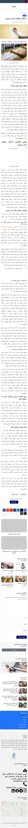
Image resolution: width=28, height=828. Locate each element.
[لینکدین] (18, 510)
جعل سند (23, 494)
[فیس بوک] (25, 510)
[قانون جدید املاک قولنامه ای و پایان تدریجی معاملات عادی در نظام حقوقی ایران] (23, 698)
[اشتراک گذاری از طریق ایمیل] (25, 513)
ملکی (22, 12)
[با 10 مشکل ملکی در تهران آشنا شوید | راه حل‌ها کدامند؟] (23, 705)
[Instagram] (25, 791)
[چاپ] (21, 513)
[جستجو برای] (2, 6)
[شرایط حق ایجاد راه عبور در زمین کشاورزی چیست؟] (7, 579)
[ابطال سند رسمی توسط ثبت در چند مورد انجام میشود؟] (14, 543)
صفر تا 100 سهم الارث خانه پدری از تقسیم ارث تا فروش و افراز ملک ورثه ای (9, 683)
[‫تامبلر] (14, 510)
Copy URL (14, 502)
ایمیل (25, 624)
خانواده (24, 722)
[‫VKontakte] (4, 510)
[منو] (26, 6)
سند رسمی (14, 494)
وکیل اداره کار (23, 724)
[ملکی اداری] (14, 6)
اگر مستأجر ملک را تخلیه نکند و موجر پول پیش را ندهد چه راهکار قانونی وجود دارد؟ (10, 690)
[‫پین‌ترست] (11, 510)
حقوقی (24, 719)
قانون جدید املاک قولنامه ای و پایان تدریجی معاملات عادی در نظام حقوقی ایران (9, 698)
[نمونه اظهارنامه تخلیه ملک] (21, 565)
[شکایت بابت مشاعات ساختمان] (21, 579)
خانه (25, 12)
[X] (21, 510)
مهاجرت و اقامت (22, 727)
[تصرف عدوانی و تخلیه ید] (14, 525)
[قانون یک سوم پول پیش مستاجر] (7, 565)
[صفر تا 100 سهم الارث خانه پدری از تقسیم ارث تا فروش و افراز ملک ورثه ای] (23, 684)
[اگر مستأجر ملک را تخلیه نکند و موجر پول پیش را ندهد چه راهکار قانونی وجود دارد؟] (23, 691)
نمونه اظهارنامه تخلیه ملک (21, 570)
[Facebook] (17, 791)
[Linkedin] (13, 791)
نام (26, 617)
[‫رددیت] (7, 510)
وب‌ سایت (25, 630)
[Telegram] (21, 791)
